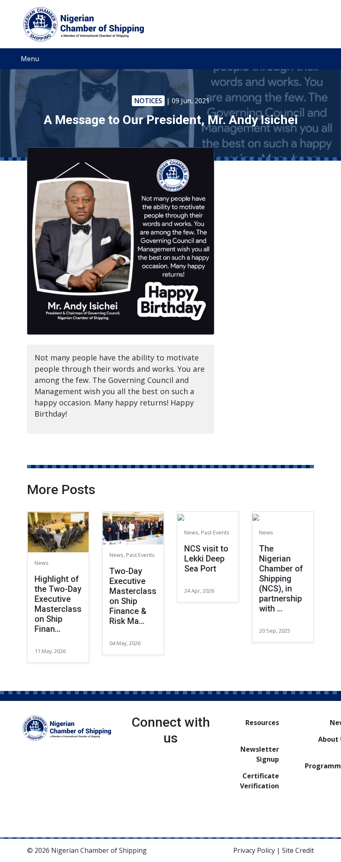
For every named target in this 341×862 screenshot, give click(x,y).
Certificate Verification (259, 780)
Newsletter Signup (259, 754)
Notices (148, 100)
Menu (30, 58)
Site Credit (298, 850)
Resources (262, 722)
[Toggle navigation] (311, 58)
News (42, 562)
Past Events (140, 555)
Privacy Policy (254, 850)
